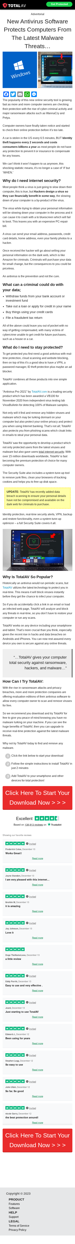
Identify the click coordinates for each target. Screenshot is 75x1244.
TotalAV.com (40, 391)
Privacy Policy (17, 1229)
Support (13, 1216)
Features (14, 1203)
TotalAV (7, 587)
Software (14, 1208)
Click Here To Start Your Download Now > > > (37, 797)
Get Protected (59, 4)
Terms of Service (19, 1225)
